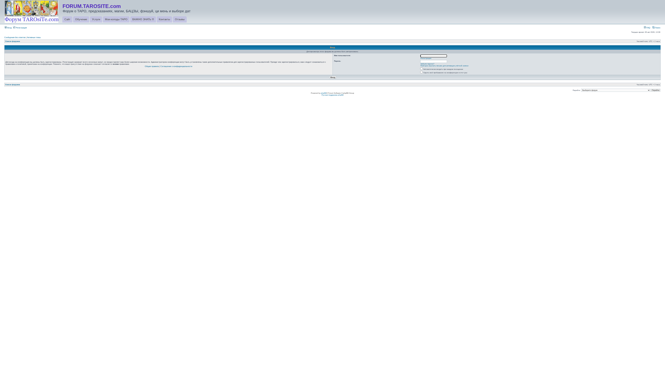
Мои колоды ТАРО (116, 19)
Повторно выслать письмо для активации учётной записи (444, 66)
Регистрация (21, 28)
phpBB (323, 93)
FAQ (648, 28)
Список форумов (12, 41)
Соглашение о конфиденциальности (176, 66)
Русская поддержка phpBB (333, 95)
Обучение (81, 19)
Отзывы (180, 19)
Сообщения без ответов (14, 37)
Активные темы (34, 37)
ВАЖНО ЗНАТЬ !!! (143, 19)
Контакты (164, 19)
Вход (9, 28)
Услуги (96, 19)
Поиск (657, 28)
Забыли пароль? (427, 64)
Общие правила (152, 66)
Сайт (67, 19)
